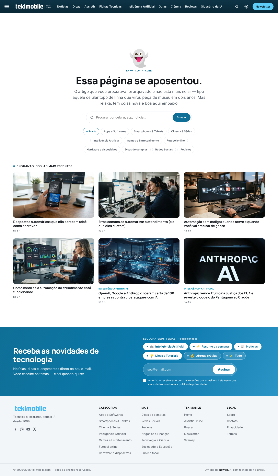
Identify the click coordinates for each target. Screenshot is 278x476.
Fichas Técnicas (110, 6)
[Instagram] (22, 429)
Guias (163, 6)
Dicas (76, 6)
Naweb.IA (225, 469)
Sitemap (189, 440)
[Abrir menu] (7, 6)
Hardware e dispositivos (102, 149)
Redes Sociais (164, 149)
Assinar (224, 369)
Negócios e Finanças (155, 433)
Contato (232, 421)
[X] (34, 429)
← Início (91, 131)
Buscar (181, 117)
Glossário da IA (211, 6)
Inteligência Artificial (140, 6)
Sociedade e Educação (156, 446)
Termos (232, 433)
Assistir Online (193, 421)
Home (188, 414)
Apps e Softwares (115, 131)
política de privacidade (193, 384)
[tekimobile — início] (33, 6)
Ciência (176, 6)
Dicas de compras (136, 149)
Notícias (63, 6)
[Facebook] (15, 429)
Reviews (191, 6)
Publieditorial (150, 453)
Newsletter (263, 6)
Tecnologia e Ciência (155, 440)
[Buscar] (237, 6)
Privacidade (235, 427)
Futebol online (176, 140)
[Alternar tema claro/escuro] (246, 6)
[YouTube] (28, 429)
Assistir (89, 6)
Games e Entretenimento (143, 140)
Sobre (231, 414)
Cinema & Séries (181, 131)
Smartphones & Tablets (148, 131)
